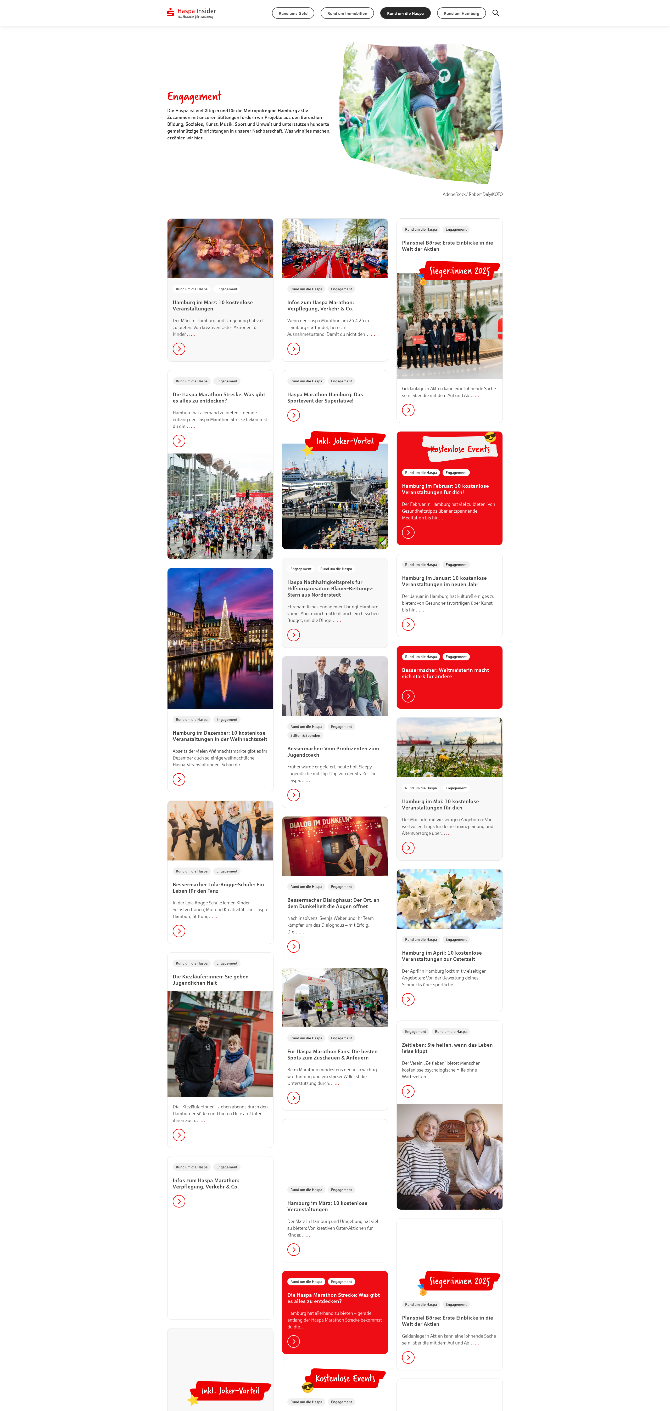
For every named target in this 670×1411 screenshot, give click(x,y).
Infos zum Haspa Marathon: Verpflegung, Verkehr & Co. (320, 305)
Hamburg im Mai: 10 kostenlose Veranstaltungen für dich (440, 804)
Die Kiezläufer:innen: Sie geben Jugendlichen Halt (211, 979)
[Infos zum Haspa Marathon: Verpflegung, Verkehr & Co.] (335, 248)
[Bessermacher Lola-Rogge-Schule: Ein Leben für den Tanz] (220, 830)
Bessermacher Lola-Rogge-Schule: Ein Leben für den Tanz (218, 887)
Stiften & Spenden (305, 735)
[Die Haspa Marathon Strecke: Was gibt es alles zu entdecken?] (220, 506)
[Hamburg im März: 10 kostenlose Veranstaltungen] (220, 248)
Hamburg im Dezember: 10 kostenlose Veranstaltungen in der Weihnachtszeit (220, 736)
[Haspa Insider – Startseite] (191, 13)
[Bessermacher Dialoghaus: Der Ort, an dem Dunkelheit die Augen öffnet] (335, 846)
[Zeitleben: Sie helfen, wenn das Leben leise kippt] (449, 1157)
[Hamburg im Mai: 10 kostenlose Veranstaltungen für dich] (449, 747)
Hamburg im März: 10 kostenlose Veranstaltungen (213, 305)
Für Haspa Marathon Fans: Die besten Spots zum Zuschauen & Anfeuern (332, 1054)
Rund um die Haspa (192, 289)
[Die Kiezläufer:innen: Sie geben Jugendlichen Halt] (220, 1044)
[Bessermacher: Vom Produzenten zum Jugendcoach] (335, 686)
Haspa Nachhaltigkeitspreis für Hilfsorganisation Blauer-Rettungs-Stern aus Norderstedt (330, 588)
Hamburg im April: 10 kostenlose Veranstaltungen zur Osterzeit (442, 956)
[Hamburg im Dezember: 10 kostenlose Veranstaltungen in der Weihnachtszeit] (220, 638)
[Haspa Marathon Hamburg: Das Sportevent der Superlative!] (335, 496)
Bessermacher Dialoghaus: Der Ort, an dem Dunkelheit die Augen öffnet (333, 903)
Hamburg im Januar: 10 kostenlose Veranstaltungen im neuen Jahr (444, 581)
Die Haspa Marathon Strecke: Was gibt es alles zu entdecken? (219, 397)
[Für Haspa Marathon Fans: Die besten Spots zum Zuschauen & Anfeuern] (335, 997)
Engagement (226, 289)
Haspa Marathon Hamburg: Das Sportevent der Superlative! (325, 397)
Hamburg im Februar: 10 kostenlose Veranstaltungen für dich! (445, 489)
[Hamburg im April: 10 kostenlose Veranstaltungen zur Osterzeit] (449, 899)
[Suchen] (496, 13)
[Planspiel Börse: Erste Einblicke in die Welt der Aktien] (449, 326)
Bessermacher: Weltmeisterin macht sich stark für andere (445, 673)
